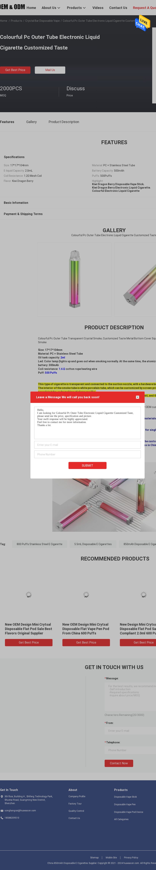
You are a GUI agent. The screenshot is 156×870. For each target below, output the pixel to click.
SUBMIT (87, 465)
